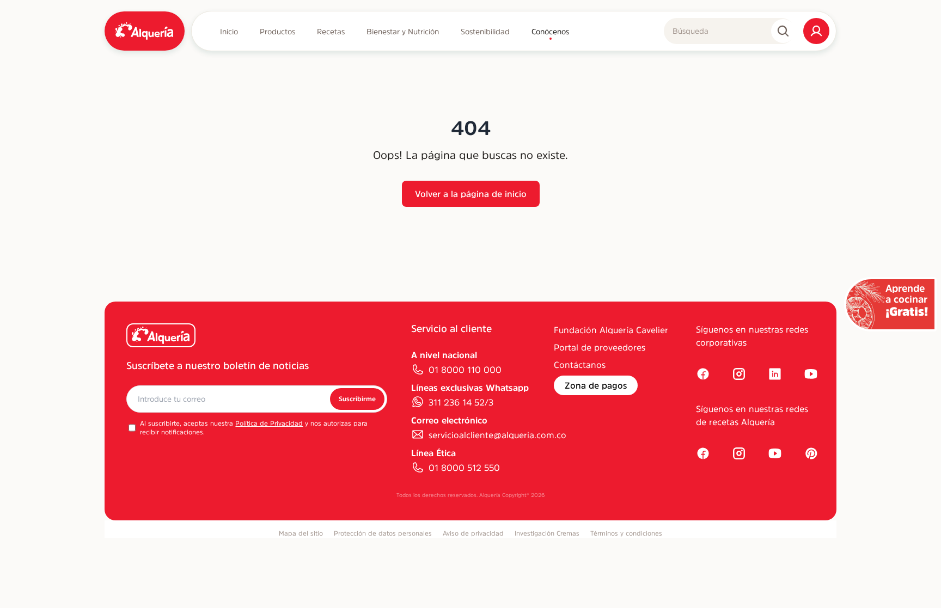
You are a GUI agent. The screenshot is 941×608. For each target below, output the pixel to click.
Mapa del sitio (301, 533)
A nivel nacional (444, 355)
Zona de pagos (596, 385)
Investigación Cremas (547, 533)
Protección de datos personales (383, 533)
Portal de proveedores (599, 347)
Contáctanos (580, 364)
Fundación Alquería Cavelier (611, 330)
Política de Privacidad (269, 423)
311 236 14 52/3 (461, 402)
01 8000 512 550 (464, 467)
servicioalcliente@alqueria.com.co (497, 435)
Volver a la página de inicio (471, 193)
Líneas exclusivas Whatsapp (470, 387)
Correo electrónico (449, 420)
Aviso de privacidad (473, 533)
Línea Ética (433, 453)
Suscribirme (357, 399)
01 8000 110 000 (465, 369)
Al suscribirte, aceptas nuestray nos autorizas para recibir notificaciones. (254, 427)
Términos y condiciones (626, 533)
